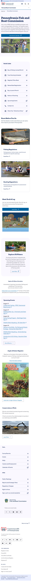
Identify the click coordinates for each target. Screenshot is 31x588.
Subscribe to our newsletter (10, 290)
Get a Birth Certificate (6, 555)
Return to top (25, 523)
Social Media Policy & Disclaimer (12, 578)
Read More (6, 156)
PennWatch (4, 569)
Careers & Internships (6, 566)
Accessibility (3, 577)
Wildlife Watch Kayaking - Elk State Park (15, 322)
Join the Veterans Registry (7, 558)
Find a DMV (3, 553)
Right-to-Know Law (5, 571)
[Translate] (22, 4)
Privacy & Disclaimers (11, 577)
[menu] (28, 4)
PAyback (3, 560)
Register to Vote (5, 550)
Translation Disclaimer (21, 577)
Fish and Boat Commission (8, 7)
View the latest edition (15, 360)
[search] (25, 4)
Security (2, 578)
